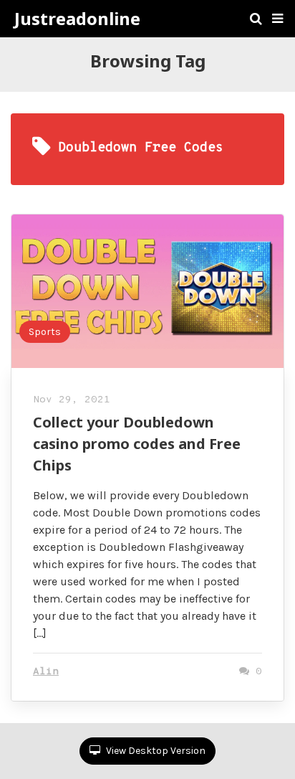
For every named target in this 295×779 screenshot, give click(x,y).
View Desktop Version (154, 751)
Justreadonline (77, 18)
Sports (45, 332)
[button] (277, 18)
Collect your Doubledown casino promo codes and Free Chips (137, 443)
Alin (46, 672)
